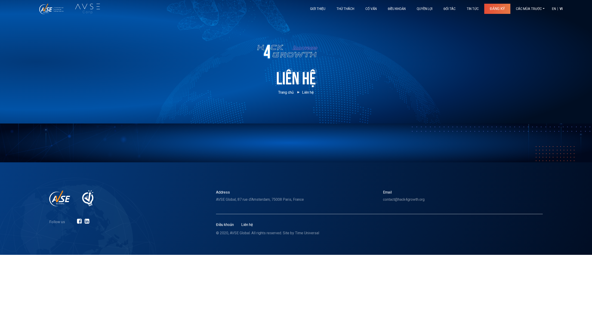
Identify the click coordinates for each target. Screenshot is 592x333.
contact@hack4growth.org (404, 199)
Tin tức (473, 9)
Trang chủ (286, 92)
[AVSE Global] (59, 198)
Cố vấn (371, 9)
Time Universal (307, 233)
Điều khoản (397, 9)
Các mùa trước (529, 9)
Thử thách (345, 9)
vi (561, 8)
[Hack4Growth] (51, 9)
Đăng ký (497, 8)
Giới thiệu (317, 9)
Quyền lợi (424, 9)
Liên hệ (247, 224)
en (554, 8)
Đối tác (450, 9)
